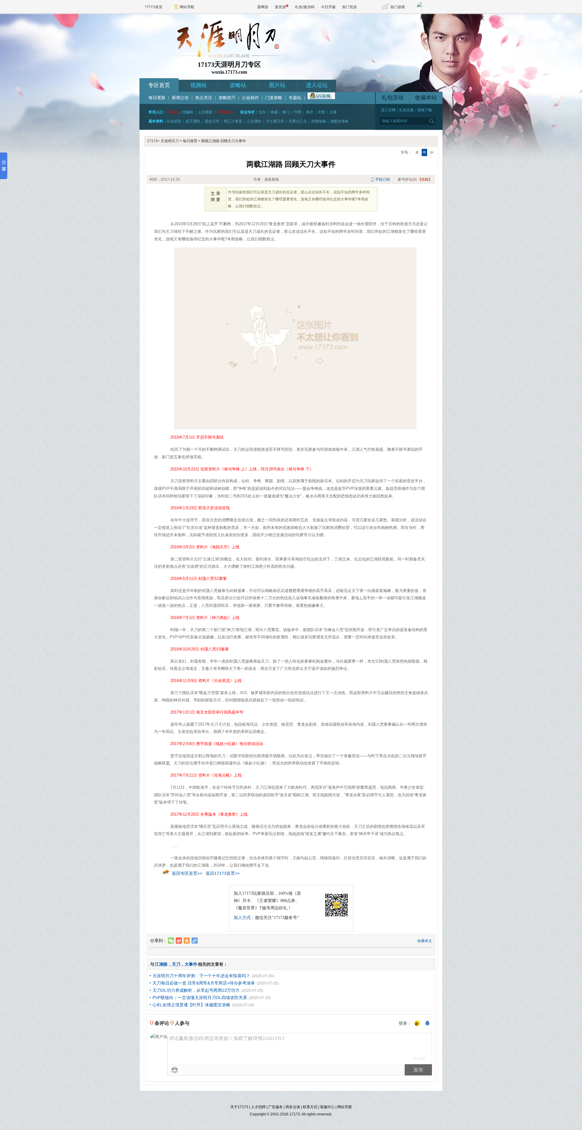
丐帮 (297, 112)
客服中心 (327, 1107)
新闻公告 (180, 97)
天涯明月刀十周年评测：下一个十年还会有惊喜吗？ (201, 975)
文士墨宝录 (275, 121)
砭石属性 (193, 121)
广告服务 (275, 1107)
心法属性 (254, 121)
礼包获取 (174, 121)
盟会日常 (212, 121)
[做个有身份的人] (417, 1024)
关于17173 (239, 1107)
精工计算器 (233, 121)
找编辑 (187, 112)
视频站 (198, 85)
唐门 (285, 112)
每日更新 (157, 97)
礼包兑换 (406, 110)
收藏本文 (424, 941)
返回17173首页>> (223, 873)
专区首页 (159, 85)
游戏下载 (424, 110)
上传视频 (205, 112)
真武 (309, 112)
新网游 (262, 7)
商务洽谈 (293, 1107)
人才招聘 (258, 1107)
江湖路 (161, 964)
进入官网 (388, 110)
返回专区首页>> (187, 873)
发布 (418, 1069)
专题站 (295, 97)
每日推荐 (190, 141)
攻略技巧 (227, 97)
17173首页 (153, 7)
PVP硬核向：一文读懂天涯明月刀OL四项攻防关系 (199, 997)
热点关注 (203, 97)
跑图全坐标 (339, 121)
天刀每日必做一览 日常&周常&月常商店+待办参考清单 (203, 983)
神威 (274, 112)
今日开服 (328, 7)
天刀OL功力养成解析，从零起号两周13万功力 (195, 990)
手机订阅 (382, 179)
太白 (262, 112)
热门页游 (349, 7)
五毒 (333, 112)
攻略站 (238, 85)
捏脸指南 (318, 121)
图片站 (277, 85)
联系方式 (310, 1107)
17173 (152, 141)
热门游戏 (397, 7)
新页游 (280, 7)
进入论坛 (317, 85)
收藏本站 (426, 98)
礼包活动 (392, 98)
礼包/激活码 (304, 7)
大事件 (191, 964)
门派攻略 (273, 97)
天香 (321, 112)
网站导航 (187, 7)
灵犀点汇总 (298, 121)
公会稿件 (250, 97)
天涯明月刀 (170, 141)
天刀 (176, 964)
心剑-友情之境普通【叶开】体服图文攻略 (191, 1004)
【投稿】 (425, 179)
